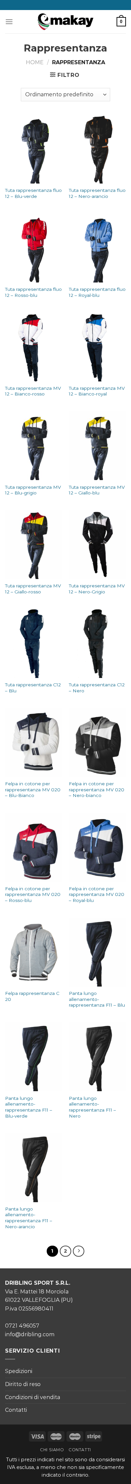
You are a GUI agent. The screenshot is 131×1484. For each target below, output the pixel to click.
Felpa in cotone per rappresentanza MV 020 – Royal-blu (96, 894)
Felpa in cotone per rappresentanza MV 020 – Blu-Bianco (32, 789)
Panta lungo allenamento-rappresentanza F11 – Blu (97, 999)
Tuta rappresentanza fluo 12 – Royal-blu (97, 292)
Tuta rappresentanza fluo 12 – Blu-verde (33, 193)
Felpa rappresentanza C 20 (32, 996)
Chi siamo (52, 1449)
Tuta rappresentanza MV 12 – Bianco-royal (97, 391)
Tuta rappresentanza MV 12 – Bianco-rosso (33, 391)
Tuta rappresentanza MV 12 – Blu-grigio (33, 490)
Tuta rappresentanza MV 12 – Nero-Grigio (97, 588)
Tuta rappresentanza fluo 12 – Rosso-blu (33, 292)
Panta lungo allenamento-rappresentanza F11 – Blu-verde (28, 1107)
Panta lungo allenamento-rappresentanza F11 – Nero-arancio (28, 1217)
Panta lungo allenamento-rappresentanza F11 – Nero (92, 1107)
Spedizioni (18, 1371)
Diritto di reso (23, 1384)
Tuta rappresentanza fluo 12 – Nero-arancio (97, 193)
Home (35, 62)
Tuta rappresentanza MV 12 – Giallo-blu (97, 490)
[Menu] (9, 21)
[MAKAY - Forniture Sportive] (65, 21)
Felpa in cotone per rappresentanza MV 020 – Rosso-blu (32, 894)
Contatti (16, 1410)
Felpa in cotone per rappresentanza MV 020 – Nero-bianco (96, 789)
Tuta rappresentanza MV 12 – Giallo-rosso (33, 588)
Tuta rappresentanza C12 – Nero (97, 687)
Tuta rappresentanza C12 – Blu (33, 687)
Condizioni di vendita (32, 1397)
